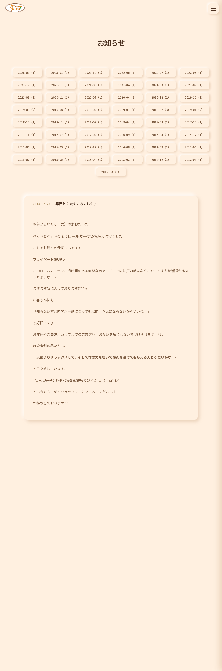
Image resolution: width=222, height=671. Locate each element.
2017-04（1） (94, 135)
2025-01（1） (61, 72)
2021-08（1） (94, 85)
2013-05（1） (61, 159)
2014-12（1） (94, 147)
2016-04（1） (161, 135)
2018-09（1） (94, 122)
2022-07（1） (161, 72)
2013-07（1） (27, 159)
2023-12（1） (94, 72)
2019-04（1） (94, 110)
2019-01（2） (194, 110)
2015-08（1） (27, 147)
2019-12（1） (161, 97)
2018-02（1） (161, 122)
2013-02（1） (127, 159)
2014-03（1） (161, 147)
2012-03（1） (111, 172)
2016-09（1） (127, 135)
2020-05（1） (94, 97)
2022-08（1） (127, 72)
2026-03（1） (27, 72)
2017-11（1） (27, 135)
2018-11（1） (61, 122)
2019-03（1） (127, 110)
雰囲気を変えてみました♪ (76, 203)
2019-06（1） (61, 110)
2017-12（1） (194, 122)
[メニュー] (213, 8)
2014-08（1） (127, 147)
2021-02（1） (194, 85)
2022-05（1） (194, 72)
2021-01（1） (27, 97)
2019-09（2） (27, 110)
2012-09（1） (194, 159)
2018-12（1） (27, 122)
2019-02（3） (161, 110)
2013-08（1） (194, 147)
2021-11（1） (61, 85)
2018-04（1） (127, 122)
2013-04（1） (94, 159)
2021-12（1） (27, 85)
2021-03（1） (161, 85)
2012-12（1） (161, 159)
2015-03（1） (61, 147)
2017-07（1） (61, 135)
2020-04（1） (127, 97)
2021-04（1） (127, 85)
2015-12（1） (194, 135)
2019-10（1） (194, 97)
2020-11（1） (61, 97)
